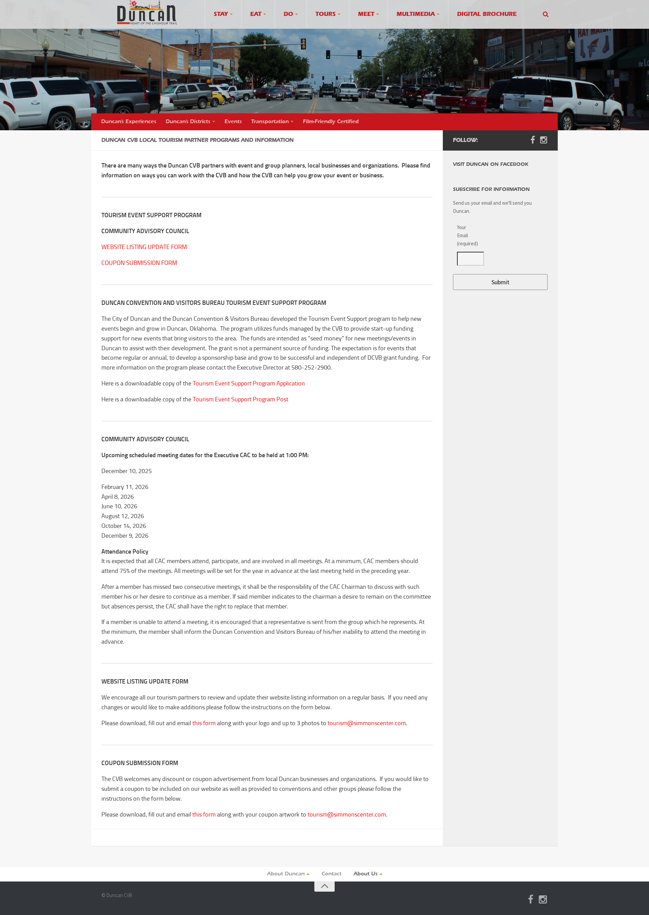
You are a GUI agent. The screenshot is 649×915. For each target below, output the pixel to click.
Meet (366, 14)
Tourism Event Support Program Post (240, 399)
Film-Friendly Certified (331, 122)
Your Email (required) (466, 235)
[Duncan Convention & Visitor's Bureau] (147, 12)
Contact (331, 874)
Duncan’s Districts (188, 122)
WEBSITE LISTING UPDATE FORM (144, 247)
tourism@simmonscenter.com (367, 723)
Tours (325, 14)
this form (204, 723)
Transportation (270, 122)
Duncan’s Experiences (128, 122)
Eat (255, 14)
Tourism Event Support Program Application (249, 383)
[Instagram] (543, 140)
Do (288, 14)
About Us (366, 874)
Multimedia (415, 14)
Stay (221, 14)
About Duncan (286, 874)
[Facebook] (533, 140)
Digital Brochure (486, 14)
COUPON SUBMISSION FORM (139, 263)
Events (233, 122)
